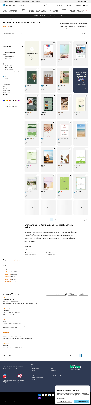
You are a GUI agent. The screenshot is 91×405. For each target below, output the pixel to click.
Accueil (4, 19)
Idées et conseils (34, 372)
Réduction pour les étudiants (37, 377)
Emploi (52, 368)
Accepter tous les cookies (81, 401)
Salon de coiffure (50, 252)
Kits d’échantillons (35, 375)
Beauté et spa (14, 19)
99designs (11, 1)
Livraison (33, 370)
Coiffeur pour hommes (30, 249)
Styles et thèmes (7, 82)
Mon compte (33, 366)
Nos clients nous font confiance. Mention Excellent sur (78, 374)
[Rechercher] (39, 5)
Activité (4, 50)
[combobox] (28, 5)
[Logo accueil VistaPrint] (9, 5)
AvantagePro (17, 1)
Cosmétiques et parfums (30, 254)
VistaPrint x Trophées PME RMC (57, 373)
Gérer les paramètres (65, 401)
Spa (19, 19)
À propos (52, 366)
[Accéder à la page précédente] (70, 355)
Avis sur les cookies (61, 398)
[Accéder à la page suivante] (86, 355)
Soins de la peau (71, 249)
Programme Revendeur (36, 373)
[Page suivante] (55, 219)
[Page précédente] (47, 219)
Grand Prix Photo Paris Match (56, 375)
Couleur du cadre (7, 46)
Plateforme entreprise (26, 1)
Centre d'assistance (35, 368)
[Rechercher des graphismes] (21, 33)
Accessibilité (34, 379)
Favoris (85, 33)
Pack (4, 43)
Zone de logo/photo (7, 104)
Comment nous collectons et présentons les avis (12, 264)
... (8, 19)
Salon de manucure (50, 254)
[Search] (65, 294)
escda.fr (9, 383)
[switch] (83, 1)
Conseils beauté (28, 252)
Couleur (4, 98)
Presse (52, 372)
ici (63, 15)
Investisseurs (53, 370)
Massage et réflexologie (51, 249)
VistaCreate (5, 1)
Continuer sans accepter (62, 387)
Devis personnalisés (36, 1)
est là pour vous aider (12, 368)
